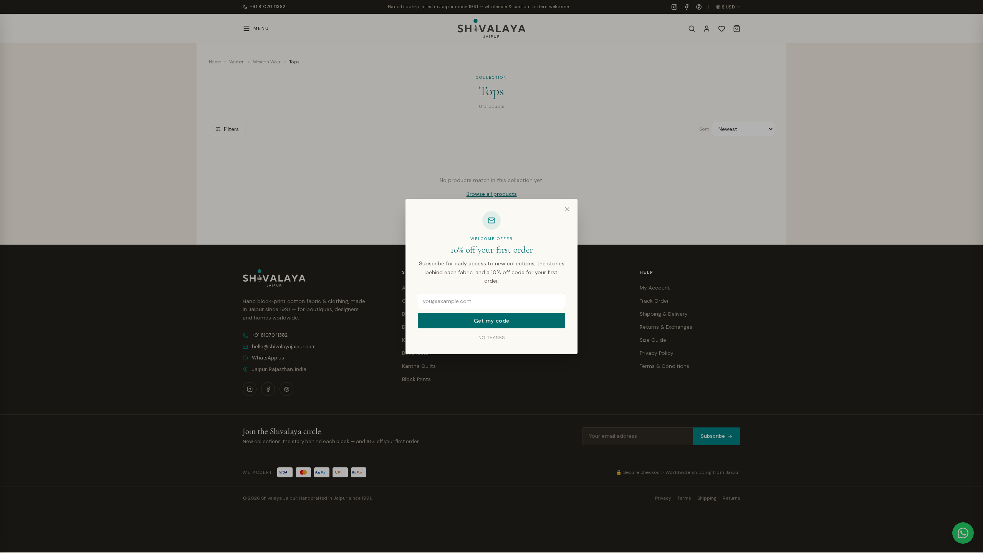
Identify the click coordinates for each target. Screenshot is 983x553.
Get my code (492, 320)
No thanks (491, 337)
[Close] (567, 209)
